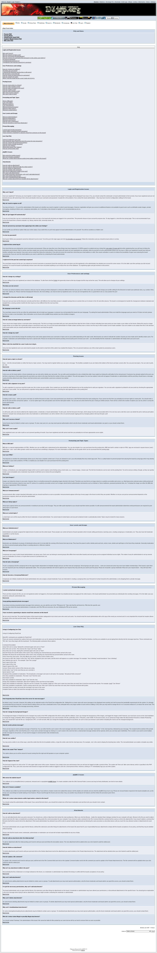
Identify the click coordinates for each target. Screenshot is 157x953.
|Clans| (148, 2)
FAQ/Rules (42, 23)
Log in (81, 23)
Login (13, 2)
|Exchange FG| (110, 2)
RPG (18, 23)
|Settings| (153, 2)
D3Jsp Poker (32, 23)
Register (17, 2)
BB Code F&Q (8, 40)
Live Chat (74, 23)
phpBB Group (52, 781)
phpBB (83, 949)
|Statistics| (102, 2)
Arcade (24, 23)
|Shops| (130, 2)
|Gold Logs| (124, 2)
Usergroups (66, 23)
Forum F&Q (8, 34)
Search (49, 23)
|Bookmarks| (141, 2)
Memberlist (57, 23)
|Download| (117, 2)
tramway (83, 950)
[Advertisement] (78, 941)
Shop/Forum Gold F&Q (11, 37)
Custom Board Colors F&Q (13, 39)
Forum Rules (8, 35)
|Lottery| (135, 2)
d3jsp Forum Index (7, 28)
